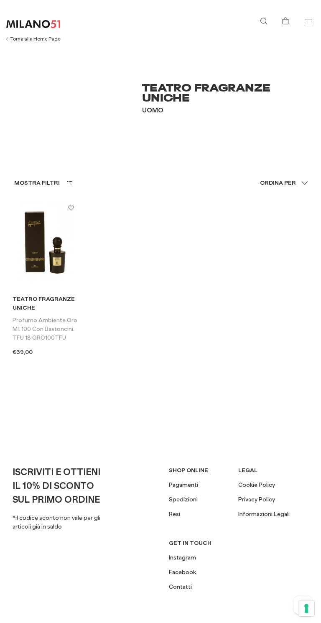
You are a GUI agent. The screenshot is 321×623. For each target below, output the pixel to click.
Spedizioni (183, 499)
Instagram (182, 557)
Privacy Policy (256, 499)
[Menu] (308, 22)
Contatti (180, 586)
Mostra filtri (37, 182)
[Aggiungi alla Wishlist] (71, 208)
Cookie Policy (256, 484)
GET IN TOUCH (190, 542)
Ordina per (278, 182)
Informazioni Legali (264, 514)
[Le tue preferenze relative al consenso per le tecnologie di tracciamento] (306, 608)
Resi (174, 514)
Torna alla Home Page (35, 39)
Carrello (287, 20)
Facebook (182, 572)
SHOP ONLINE (188, 470)
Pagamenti (183, 484)
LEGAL (247, 470)
